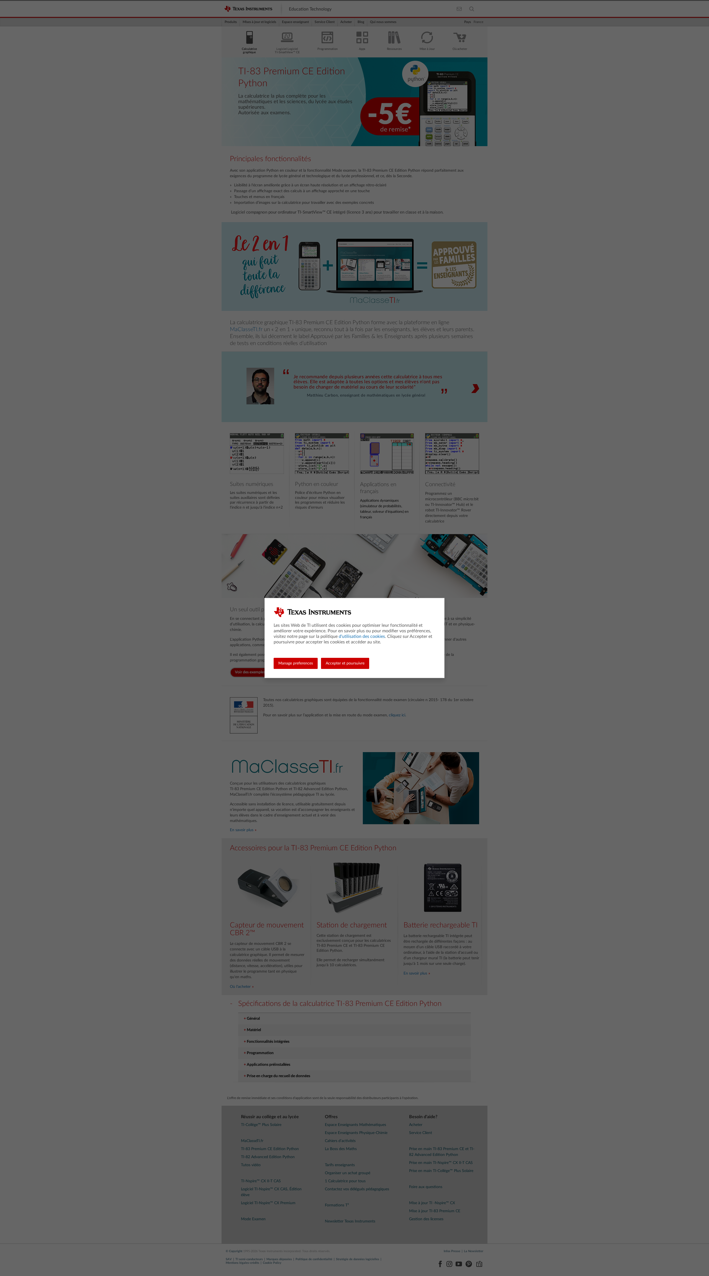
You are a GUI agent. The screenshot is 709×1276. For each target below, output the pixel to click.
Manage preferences (295, 663)
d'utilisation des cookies (362, 636)
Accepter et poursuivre (345, 663)
